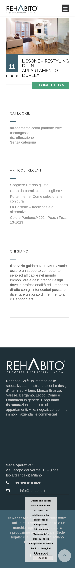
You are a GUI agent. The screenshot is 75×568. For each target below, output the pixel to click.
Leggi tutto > (50, 85)
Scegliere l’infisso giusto (29, 185)
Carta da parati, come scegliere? (36, 191)
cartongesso (20, 133)
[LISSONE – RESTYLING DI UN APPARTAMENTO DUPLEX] (37, 36)
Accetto (42, 558)
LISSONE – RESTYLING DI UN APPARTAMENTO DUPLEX (45, 68)
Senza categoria (23, 142)
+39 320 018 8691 (27, 483)
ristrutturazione (22, 138)
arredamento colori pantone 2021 (36, 128)
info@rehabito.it (32, 491)
